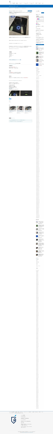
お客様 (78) (37, 70)
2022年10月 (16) (37, 140)
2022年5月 (37, 337)
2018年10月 (37, 392)
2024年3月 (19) (37, 118)
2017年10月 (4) (37, 217)
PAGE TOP (51, 420)
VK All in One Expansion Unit (30, 432)
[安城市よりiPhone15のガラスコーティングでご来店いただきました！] (28, 108)
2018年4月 (37, 400)
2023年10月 (37, 315)
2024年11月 (37, 298)
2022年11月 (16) (37, 139)
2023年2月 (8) (37, 135)
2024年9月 (37, 301)
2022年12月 (37, 328)
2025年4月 (37, 292)
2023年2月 (37, 325)
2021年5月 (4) (37, 162)
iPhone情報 (37, 259)
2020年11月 (37, 360)
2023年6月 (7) (37, 130)
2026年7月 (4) (37, 82)
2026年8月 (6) (37, 81)
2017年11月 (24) (37, 216)
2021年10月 (37, 346)
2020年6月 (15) (37, 176)
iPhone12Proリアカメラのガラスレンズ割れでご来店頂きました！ (16, 121)
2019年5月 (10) (37, 193)
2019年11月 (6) (37, 185)
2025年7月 (37, 288)
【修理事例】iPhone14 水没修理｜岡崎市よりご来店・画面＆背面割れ (41, 251)
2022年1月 (37, 342)
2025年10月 (37, 284)
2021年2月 (37, 356)
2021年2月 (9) (37, 166)
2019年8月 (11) (37, 189)
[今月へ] (42, 16)
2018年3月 (37, 401)
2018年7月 (37, 396)
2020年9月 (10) (37, 172)
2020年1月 (37, 373)
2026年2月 (37, 279)
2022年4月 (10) (37, 148)
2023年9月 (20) (37, 126)
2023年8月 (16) (37, 127)
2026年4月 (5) (37, 86)
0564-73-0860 (10, 88)
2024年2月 (37, 310)
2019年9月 (37, 378)
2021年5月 (37, 352)
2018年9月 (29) (37, 203)
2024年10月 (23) (37, 109)
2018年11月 (37, 391)
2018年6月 (37, 397)
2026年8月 (37, 271)
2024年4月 (37, 307)
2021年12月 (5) (37, 153)
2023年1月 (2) (37, 136)
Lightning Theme (26, 432)
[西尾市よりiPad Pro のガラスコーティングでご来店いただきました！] (20, 108)
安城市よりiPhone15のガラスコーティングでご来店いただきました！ (28, 111)
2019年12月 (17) (37, 184)
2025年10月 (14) (37, 94)
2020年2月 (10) (37, 181)
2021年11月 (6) (37, 154)
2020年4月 (37, 369)
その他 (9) (37, 74)
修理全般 (37, 268)
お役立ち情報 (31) (38, 71)
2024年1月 (37, 311)
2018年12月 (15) (37, 199)
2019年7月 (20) (37, 190)
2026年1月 (37, 280)
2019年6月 (37, 382)
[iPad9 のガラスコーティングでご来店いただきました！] (12, 108)
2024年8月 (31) (37, 112)
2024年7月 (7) (37, 113)
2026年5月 (37, 275)
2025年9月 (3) (37, 95)
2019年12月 (37, 374)
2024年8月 (37, 302)
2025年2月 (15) (37, 104)
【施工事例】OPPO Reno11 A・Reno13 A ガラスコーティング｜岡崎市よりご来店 (41, 232)
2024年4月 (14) (37, 117)
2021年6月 (37, 351)
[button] (19, 25)
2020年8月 (37, 364)
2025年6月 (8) (37, 99)
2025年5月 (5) (37, 100)
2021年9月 (37, 347)
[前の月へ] (41, 16)
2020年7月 (37, 365)
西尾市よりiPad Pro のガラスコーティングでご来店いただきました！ (20, 111)
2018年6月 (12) (37, 207)
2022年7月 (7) (37, 144)
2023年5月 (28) (37, 131)
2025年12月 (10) (37, 91)
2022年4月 (37, 338)
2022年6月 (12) (37, 145)
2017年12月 (37, 405)
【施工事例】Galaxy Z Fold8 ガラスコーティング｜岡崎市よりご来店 (41, 57)
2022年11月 (37, 329)
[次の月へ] (43, 16)
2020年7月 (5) (37, 175)
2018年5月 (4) (37, 208)
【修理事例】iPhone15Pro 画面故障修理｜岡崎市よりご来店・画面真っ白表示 (41, 255)
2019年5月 (37, 383)
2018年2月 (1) (37, 212)
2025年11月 (37, 283)
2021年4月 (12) (37, 163)
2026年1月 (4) (37, 90)
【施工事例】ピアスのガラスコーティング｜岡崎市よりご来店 (41, 64)
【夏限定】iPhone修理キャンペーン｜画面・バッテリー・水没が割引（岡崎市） (41, 222)
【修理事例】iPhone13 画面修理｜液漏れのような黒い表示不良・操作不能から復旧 (41, 225)
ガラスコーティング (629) (38, 75)
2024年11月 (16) (37, 108)
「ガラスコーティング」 (15, 80)
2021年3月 (37, 355)
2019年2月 (37, 387)
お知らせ (37, 263)
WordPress (23, 432)
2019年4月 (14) (37, 194)
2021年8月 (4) (37, 158)
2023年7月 (37, 319)
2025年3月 (37, 293)
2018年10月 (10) (37, 202)
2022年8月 (37, 333)
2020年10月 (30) (37, 171)
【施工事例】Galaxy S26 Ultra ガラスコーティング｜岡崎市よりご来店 (41, 248)
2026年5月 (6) (37, 85)
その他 (36, 264)
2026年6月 (37, 274)
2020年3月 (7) (37, 180)
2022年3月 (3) (37, 149)
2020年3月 (37, 370)
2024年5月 (37, 306)
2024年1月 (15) (37, 121)
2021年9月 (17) (37, 157)
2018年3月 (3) (37, 211)
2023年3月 (37, 324)
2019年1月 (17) (37, 198)
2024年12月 (37, 297)
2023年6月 (37, 320)
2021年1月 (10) (37, 167)
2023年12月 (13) (37, 122)
